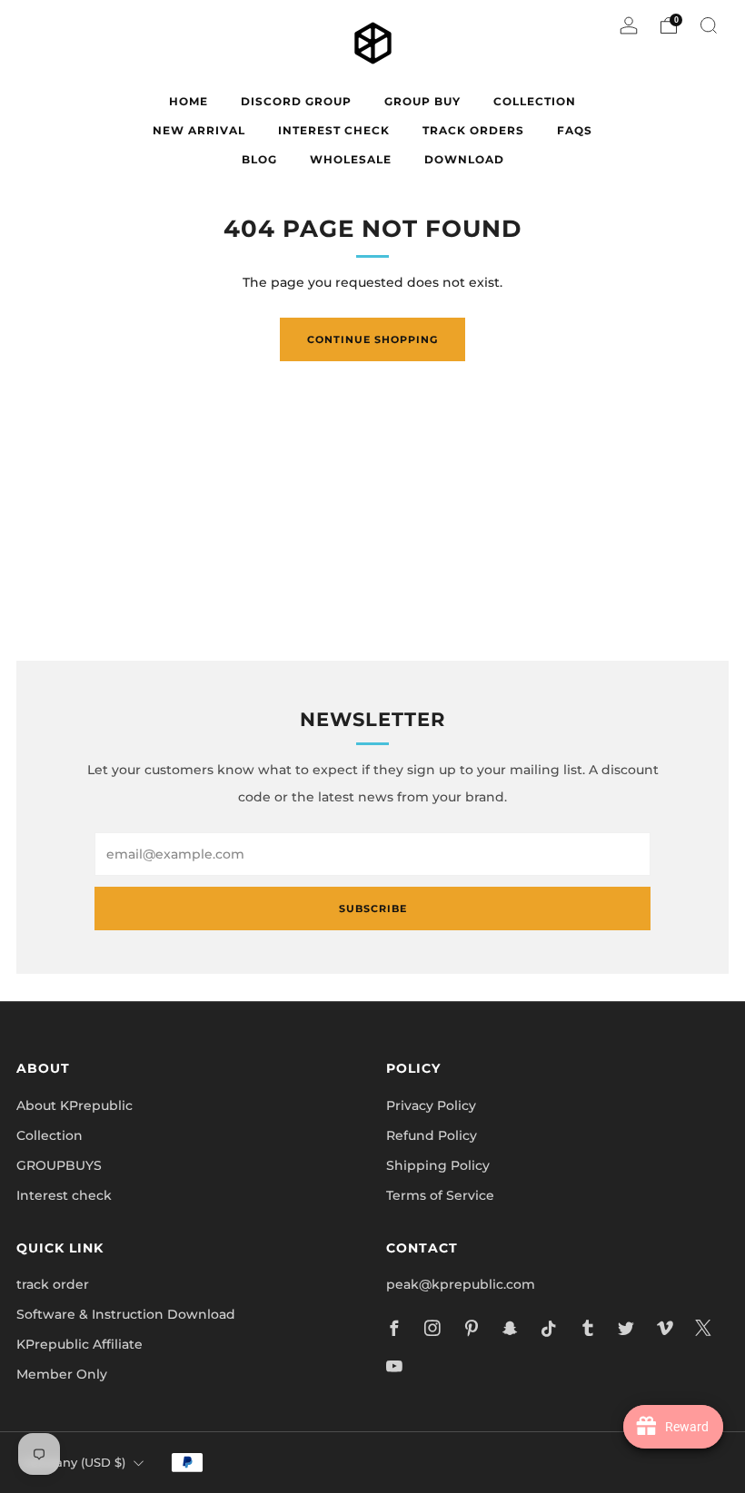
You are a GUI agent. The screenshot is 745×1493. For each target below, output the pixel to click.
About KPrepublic (74, 1105)
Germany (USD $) (73, 1462)
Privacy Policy (431, 1105)
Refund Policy (431, 1135)
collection (534, 101)
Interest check (334, 130)
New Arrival (199, 130)
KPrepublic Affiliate (79, 1344)
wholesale (351, 159)
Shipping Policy (438, 1165)
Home (188, 101)
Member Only (61, 1374)
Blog (259, 159)
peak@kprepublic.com (460, 1284)
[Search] (709, 25)
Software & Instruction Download (125, 1314)
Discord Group (296, 101)
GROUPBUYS (59, 1165)
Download (464, 159)
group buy (422, 101)
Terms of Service (440, 1195)
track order (52, 1284)
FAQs (574, 130)
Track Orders (473, 130)
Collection (49, 1135)
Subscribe (373, 908)
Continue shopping (372, 339)
